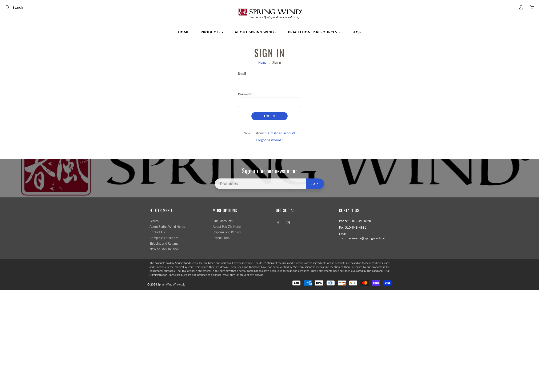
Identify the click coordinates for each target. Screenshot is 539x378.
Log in (269, 116)
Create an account (281, 133)
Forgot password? (269, 140)
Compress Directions (164, 238)
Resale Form (221, 238)
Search (154, 221)
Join (315, 183)
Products (211, 32)
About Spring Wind (255, 32)
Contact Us (157, 232)
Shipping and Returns (163, 243)
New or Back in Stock (164, 249)
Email (242, 73)
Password (245, 94)
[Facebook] (278, 222)
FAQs (356, 32)
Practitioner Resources (313, 32)
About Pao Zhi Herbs (227, 226)
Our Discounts (223, 221)
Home (183, 32)
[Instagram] (287, 222)
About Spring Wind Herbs (167, 226)
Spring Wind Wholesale (171, 284)
